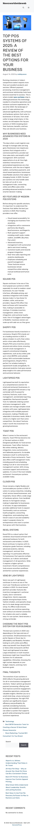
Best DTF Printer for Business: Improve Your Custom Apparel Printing (17, 779)
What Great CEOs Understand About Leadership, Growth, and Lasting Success (17, 787)
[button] (23, 7)
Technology (9, 721)
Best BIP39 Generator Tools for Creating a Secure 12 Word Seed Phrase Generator (16, 727)
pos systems (19, 97)
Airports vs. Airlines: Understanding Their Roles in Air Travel (16, 763)
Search (8, 742)
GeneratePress (17, 825)
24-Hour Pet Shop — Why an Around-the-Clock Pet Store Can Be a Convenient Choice (16, 771)
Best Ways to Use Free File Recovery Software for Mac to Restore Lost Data (17, 795)
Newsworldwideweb (14, 3)
